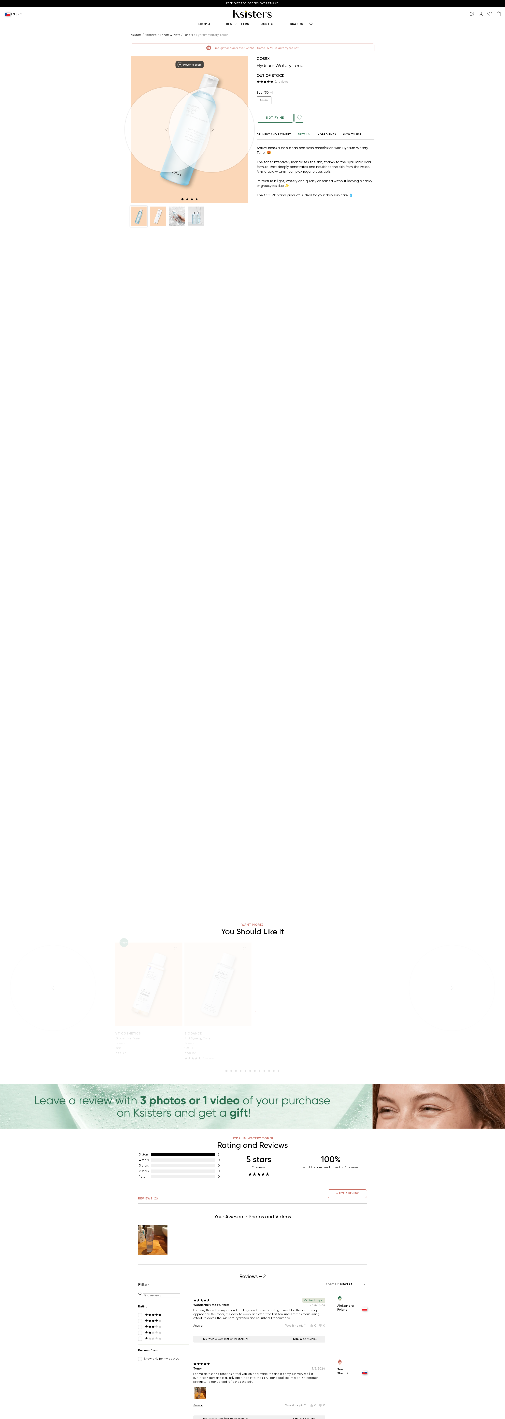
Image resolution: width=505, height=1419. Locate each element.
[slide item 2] (187, 199)
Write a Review (347, 1193)
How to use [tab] (352, 134)
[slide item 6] (250, 1071)
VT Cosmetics (128, 1033)
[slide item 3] (192, 199)
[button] (138, 216)
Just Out (269, 24)
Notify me (275, 117)
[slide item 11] (273, 1071)
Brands (296, 24)
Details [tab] (304, 134)
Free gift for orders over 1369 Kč (252, 3)
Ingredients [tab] (326, 134)
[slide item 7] (254, 1071)
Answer (198, 1325)
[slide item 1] (182, 199)
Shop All (206, 24)
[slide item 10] (269, 1071)
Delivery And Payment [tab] (274, 134)
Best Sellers (237, 24)
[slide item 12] (278, 1071)
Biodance (193, 1033)
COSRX (263, 58)
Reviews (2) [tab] (148, 1198)
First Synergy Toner (197, 1038)
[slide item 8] (259, 1071)
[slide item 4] (196, 199)
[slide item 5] (245, 1071)
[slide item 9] (264, 1071)
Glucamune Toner (128, 1038)
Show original (305, 1339)
